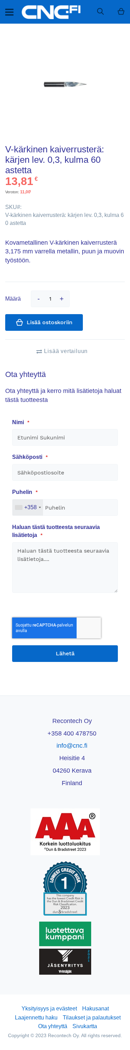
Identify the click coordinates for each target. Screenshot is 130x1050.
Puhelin (23, 492)
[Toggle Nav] (9, 12)
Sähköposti (28, 457)
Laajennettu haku (36, 1017)
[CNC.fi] (50, 12)
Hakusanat (95, 1008)
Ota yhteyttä (52, 1026)
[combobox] (27, 507)
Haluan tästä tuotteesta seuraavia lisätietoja (56, 531)
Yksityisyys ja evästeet (49, 1008)
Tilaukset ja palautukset (92, 1017)
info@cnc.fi (72, 745)
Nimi (18, 422)
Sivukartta (84, 1026)
